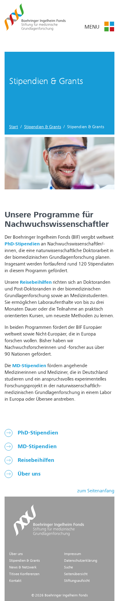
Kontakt (15, 581)
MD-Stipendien (36, 446)
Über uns (28, 474)
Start (13, 127)
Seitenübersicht (76, 574)
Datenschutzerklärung (80, 561)
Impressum (72, 554)
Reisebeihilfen (35, 460)
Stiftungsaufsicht (77, 581)
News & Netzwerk (23, 567)
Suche (68, 567)
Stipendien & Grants (42, 127)
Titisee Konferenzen (24, 574)
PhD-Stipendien (37, 433)
